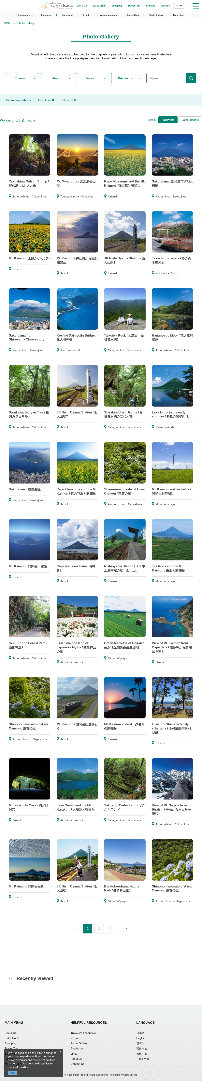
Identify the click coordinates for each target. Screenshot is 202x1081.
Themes (20, 78)
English (140, 1038)
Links (74, 1053)
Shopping (11, 1043)
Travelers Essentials (83, 1032)
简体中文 (141, 1053)
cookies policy (41, 1063)
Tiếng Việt (142, 1058)
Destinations (24, 15)
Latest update (190, 119)
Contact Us (77, 1063)
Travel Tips (11, 1048)
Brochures (77, 1048)
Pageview (168, 119)
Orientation (125, 78)
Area (55, 78)
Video (74, 1038)
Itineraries (46, 15)
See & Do (11, 1032)
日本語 (140, 1032)
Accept (12, 1073)
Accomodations (108, 15)
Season (90, 78)
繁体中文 (141, 1048)
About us (76, 1058)
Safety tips (178, 15)
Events (86, 15)
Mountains (44, 100)
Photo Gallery (156, 15)
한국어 (140, 1043)
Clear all (67, 100)
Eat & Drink (12, 1038)
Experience (67, 15)
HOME (8, 23)
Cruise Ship (133, 15)
